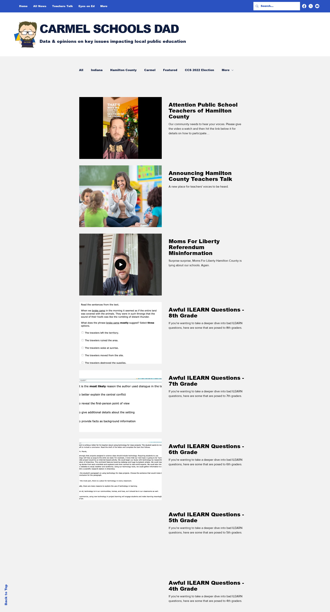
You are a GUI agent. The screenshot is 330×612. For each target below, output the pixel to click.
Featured (170, 70)
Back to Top (6, 594)
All (81, 70)
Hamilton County (123, 70)
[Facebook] (304, 6)
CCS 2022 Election (199, 70)
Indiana (97, 70)
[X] (311, 6)
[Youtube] (317, 6)
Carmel (149, 70)
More (226, 70)
